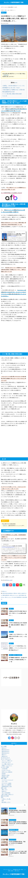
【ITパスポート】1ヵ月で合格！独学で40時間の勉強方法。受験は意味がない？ (18, 853)
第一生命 (14, 597)
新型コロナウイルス (14, 595)
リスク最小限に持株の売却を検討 (12, 94)
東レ (3, 597)
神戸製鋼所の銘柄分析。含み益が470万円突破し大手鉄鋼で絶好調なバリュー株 (18, 659)
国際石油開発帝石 (6, 595)
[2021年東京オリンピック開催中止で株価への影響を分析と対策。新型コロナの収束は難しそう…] (14, 585)
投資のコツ (4, 591)
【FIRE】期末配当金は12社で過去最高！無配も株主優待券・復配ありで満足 (18, 624)
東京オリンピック (8, 597)
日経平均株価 (21, 595)
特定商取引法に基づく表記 (18, 869)
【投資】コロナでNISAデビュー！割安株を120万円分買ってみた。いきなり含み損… (18, 636)
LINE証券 (6, 75)
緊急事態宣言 (19, 597)
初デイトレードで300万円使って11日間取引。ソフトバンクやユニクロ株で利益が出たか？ (17, 648)
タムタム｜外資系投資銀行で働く (14, 2)
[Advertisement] (14, 337)
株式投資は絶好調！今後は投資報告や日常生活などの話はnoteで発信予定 (17, 812)
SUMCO (19, 593)
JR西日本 (15, 593)
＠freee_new (9, 580)
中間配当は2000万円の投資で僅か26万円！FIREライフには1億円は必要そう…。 (18, 613)
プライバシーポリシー (7, 869)
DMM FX (5, 525)
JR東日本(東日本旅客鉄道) (7, 593)
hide (16, 82)
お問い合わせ (17, 870)
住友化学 (23, 593)
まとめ (4, 96)
